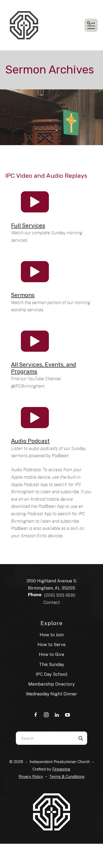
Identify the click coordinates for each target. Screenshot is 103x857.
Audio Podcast (30, 441)
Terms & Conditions (67, 776)
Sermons (23, 295)
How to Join (52, 634)
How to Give (51, 654)
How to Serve (51, 644)
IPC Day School (51, 674)
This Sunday (51, 664)
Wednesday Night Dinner (51, 693)
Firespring (61, 769)
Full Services (28, 225)
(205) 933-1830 (59, 595)
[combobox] (45, 738)
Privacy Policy (30, 776)
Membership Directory (51, 684)
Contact (51, 602)
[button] (91, 25)
